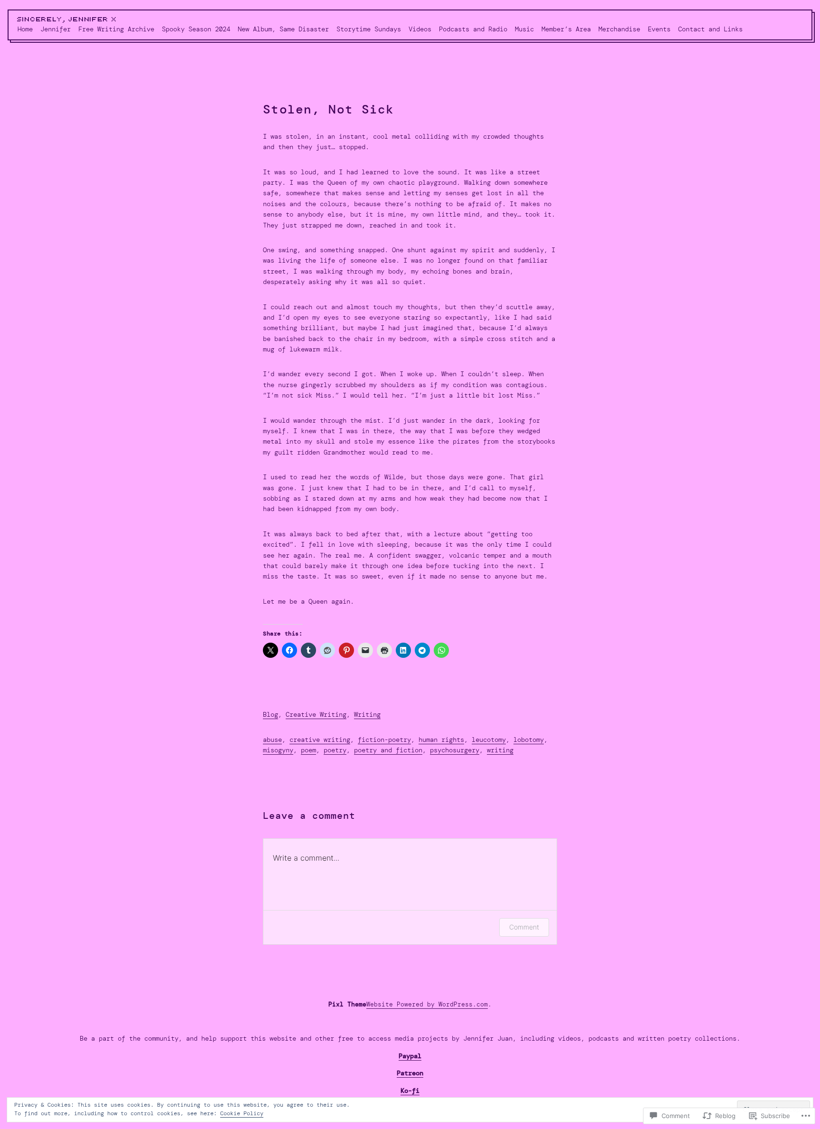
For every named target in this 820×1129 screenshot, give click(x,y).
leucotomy (489, 739)
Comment (524, 927)
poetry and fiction (388, 750)
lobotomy (528, 739)
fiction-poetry (384, 739)
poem (308, 750)
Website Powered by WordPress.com (427, 1004)
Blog (270, 714)
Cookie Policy (241, 1113)
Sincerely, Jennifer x (67, 19)
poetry (335, 750)
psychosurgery (454, 750)
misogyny (278, 750)
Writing (367, 714)
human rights (441, 739)
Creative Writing (316, 714)
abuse (272, 739)
